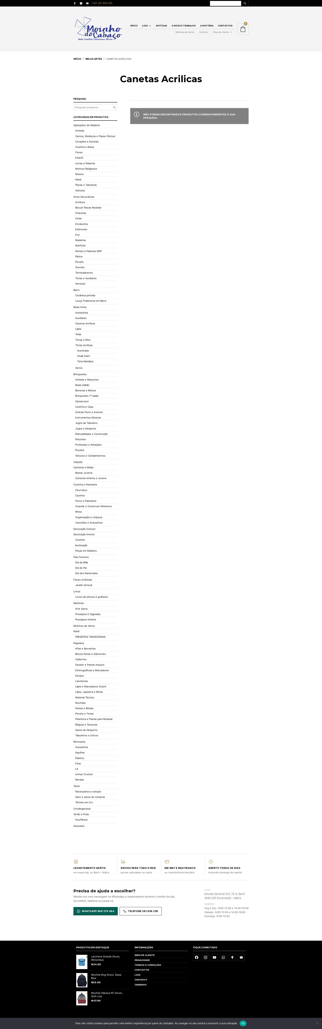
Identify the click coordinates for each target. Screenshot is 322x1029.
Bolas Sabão (82, 384)
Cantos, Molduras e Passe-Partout (95, 136)
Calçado (78, 461)
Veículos (80, 190)
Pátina (78, 256)
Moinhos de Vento (185, 32)
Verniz (79, 367)
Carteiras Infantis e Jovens (90, 478)
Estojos (79, 675)
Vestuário (78, 825)
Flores (79, 152)
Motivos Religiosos (86, 168)
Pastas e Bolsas (84, 708)
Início (134, 25)
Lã (76, 768)
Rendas (79, 779)
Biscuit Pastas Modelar (88, 207)
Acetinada (83, 350)
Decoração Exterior (84, 528)
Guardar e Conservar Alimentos (93, 506)
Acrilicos (80, 202)
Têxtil (76, 786)
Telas (78, 334)
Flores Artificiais (82, 579)
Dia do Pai (81, 567)
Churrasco (81, 490)
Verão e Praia (81, 814)
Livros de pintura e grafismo (91, 596)
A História (206, 25)
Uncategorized (82, 808)
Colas (78, 218)
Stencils (79, 267)
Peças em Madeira (86, 550)
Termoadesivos (84, 272)
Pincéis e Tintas (84, 713)
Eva (77, 234)
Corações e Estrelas (87, 141)
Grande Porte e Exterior (89, 412)
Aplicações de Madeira (86, 125)
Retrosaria (79, 741)
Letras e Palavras (85, 163)
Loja (145, 25)
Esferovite (81, 229)
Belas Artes (94, 58)
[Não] (317, 1023)
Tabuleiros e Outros (86, 735)
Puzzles (79, 450)
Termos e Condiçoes (148, 965)
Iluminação (81, 545)
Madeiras (80, 240)
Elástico (79, 758)
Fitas (78, 763)
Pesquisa (114, 107)
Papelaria (78, 643)
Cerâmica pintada (85, 295)
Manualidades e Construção (91, 433)
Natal (78, 179)
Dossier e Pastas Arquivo (89, 664)
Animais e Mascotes (87, 379)
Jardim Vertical (83, 585)
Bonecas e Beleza (85, 390)
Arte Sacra (81, 608)
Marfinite (80, 245)
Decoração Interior (84, 534)
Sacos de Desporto (86, 729)
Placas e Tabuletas (86, 184)
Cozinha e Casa (84, 406)
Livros (76, 591)
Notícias (161, 25)
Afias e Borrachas (85, 648)
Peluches (80, 439)
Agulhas (80, 752)
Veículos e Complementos (90, 455)
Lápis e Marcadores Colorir (90, 686)
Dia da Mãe (81, 562)
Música (79, 174)
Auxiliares (80, 318)
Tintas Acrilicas (84, 345)
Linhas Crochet (84, 774)
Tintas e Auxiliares (86, 278)
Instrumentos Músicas (88, 417)
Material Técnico (84, 697)
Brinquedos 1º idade (87, 395)
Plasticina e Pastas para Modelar (94, 718)
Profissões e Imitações (88, 444)
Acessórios (81, 312)
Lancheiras (81, 681)
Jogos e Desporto (85, 428)
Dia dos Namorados (86, 573)
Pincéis (79, 261)
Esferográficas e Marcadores (92, 670)
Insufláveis (81, 819)
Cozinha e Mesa (84, 146)
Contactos (225, 25)
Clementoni (82, 401)
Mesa (78, 511)
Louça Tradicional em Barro (90, 300)
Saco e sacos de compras (90, 796)
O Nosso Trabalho (184, 25)
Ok (243, 1023)
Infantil (79, 157)
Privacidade (142, 960)
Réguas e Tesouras (86, 724)
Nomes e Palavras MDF (88, 251)
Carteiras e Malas (83, 467)
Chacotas (80, 212)
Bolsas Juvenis (83, 472)
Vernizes (80, 283)
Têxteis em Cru (84, 802)
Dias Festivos (81, 557)
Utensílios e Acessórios (89, 522)
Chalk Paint (83, 355)
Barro (76, 289)
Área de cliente (221, 32)
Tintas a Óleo (83, 339)
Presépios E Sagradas (87, 614)
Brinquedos (80, 374)
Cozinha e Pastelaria (85, 484)
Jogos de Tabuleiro (86, 422)
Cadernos (80, 659)
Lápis (78, 328)
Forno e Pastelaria (85, 500)
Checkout (141, 979)
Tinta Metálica (85, 361)
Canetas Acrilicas (85, 323)
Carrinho (203, 32)
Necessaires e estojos (88, 791)
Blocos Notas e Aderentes (90, 653)
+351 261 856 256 (101, 3)
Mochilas (80, 702)
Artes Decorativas (83, 196)
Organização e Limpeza (88, 517)
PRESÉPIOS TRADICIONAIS (90, 636)
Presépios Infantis (85, 619)
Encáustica (81, 223)
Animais (79, 130)
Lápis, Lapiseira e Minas (89, 691)
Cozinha (80, 495)
